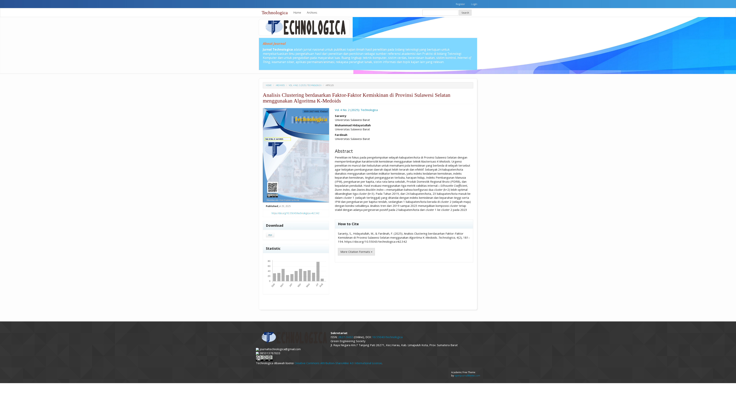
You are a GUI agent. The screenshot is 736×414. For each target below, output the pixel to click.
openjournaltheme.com (467, 375)
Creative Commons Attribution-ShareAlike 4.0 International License (338, 363)
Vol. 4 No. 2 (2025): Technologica (305, 85)
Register (460, 4)
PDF (270, 235)
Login (474, 4)
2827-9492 (345, 337)
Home (297, 12)
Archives (312, 12)
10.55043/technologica (387, 337)
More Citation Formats (355, 252)
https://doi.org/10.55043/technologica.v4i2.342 (295, 213)
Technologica (275, 12)
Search (465, 12)
